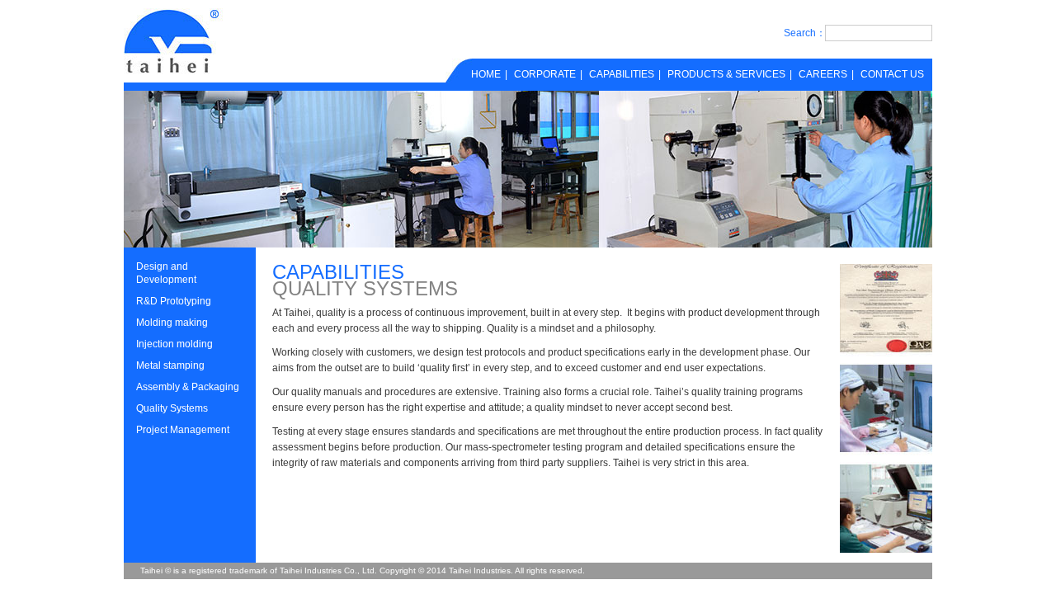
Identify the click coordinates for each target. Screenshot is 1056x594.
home (486, 74)
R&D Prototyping (173, 301)
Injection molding (174, 344)
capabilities (621, 74)
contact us (892, 74)
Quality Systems (172, 408)
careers (823, 74)
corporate (545, 74)
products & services (726, 74)
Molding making (172, 322)
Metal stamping (170, 365)
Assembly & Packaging (187, 387)
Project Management (182, 430)
